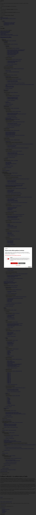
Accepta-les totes (14, 263)
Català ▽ (6, 248)
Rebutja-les (21, 263)
